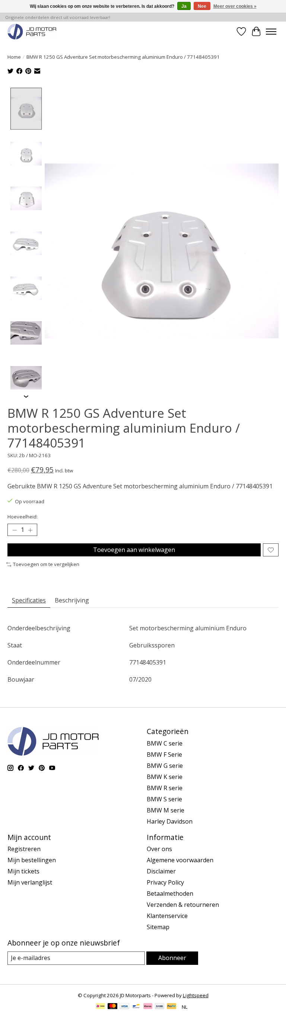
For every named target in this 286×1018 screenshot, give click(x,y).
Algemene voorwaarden (180, 860)
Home (14, 57)
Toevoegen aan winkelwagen (134, 550)
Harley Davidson (170, 821)
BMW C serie (164, 743)
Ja (184, 6)
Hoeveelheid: (22, 516)
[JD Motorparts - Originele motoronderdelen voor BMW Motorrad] (31, 31)
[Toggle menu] (271, 31)
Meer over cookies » (235, 6)
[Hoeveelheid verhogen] (30, 530)
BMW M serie (165, 810)
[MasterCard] (112, 1007)
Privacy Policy (165, 882)
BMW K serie (164, 777)
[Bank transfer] (160, 1007)
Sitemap (158, 927)
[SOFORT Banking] (147, 1007)
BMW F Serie (164, 754)
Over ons (159, 849)
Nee (202, 6)
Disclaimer (161, 871)
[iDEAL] (100, 1007)
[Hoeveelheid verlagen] (14, 530)
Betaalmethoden (170, 893)
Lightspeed (196, 995)
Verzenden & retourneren (183, 905)
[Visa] (124, 1007)
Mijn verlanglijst (29, 882)
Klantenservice (167, 916)
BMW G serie (165, 766)
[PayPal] (172, 1007)
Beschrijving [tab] (72, 600)
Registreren (24, 849)
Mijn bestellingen (31, 860)
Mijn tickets (23, 871)
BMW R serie (164, 788)
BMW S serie (164, 799)
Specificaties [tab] (29, 600)
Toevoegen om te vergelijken (46, 564)
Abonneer (172, 958)
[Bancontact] (136, 1007)
